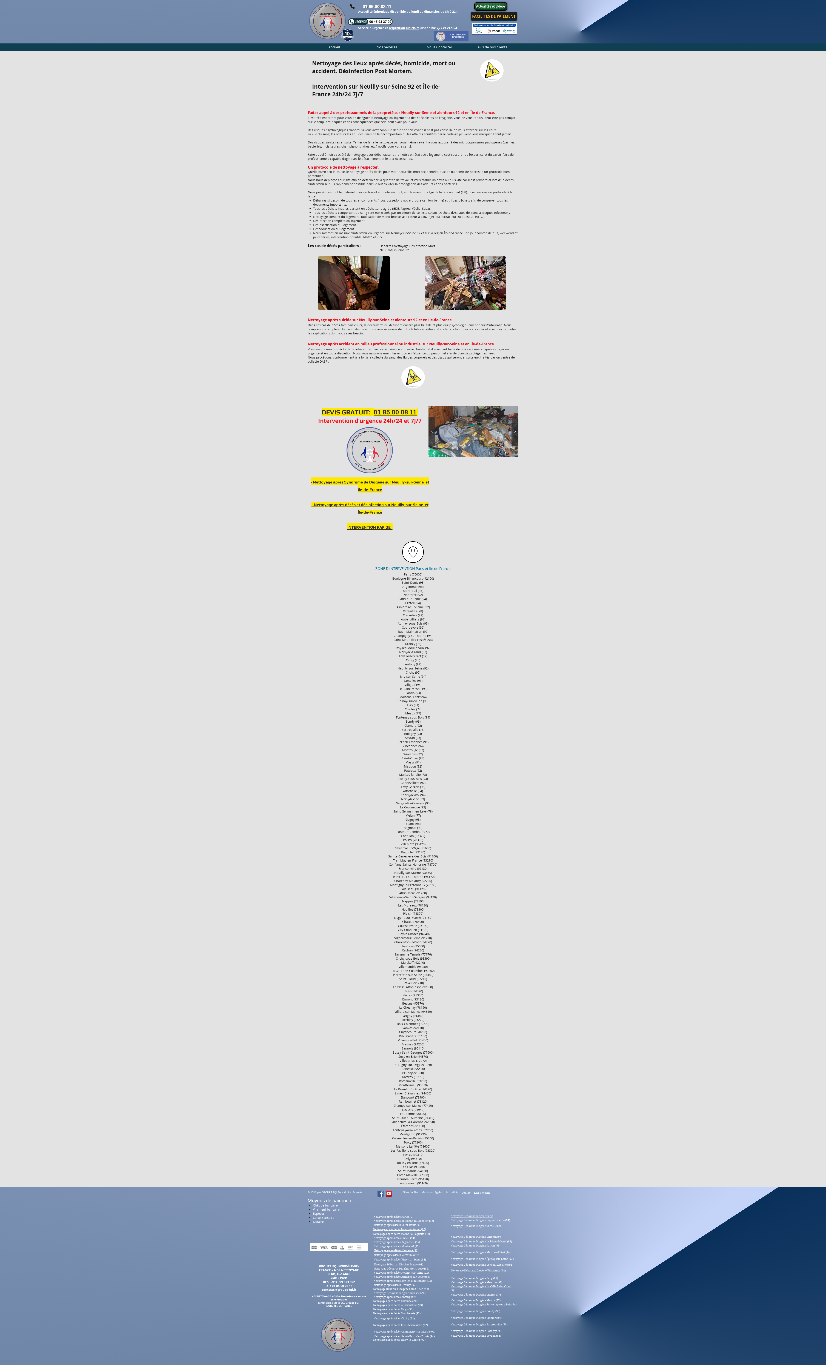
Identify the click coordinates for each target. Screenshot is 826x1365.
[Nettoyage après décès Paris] (381, 1194)
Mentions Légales (432, 1192)
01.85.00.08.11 (377, 6)
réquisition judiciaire (404, 28)
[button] (387, 47)
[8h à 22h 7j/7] (352, 6)
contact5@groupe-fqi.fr (339, 1290)
